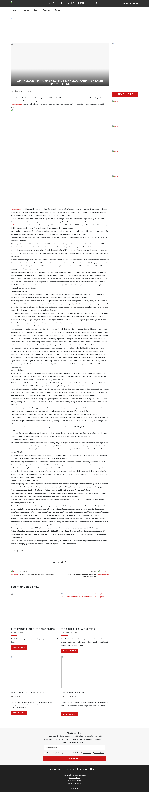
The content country (72, 692)
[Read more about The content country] (85, 672)
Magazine (46, 10)
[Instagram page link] (127, 3)
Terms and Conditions (74, 780)
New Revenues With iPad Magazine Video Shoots (37, 574)
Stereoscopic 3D (16, 104)
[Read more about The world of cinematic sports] (85, 609)
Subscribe (74, 759)
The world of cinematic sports (78, 629)
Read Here (125, 94)
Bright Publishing (80, 775)
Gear (35, 10)
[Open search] (137, 3)
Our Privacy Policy (74, 778)
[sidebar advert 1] (125, 111)
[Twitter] (62, 562)
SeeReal (14, 225)
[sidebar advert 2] (125, 136)
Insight (14, 10)
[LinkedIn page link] (124, 3)
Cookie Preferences (74, 783)
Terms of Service (99, 753)
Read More (18, 647)
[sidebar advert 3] (125, 161)
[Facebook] (65, 562)
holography (18, 551)
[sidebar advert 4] (125, 201)
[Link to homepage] (18, 3)
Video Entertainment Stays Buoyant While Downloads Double (81, 575)
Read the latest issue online (74, 3)
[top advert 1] (74, 27)
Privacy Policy (87, 753)
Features (25, 10)
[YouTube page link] (134, 3)
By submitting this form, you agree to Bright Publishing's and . (76, 753)
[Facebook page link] (130, 3)
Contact (57, 10)
